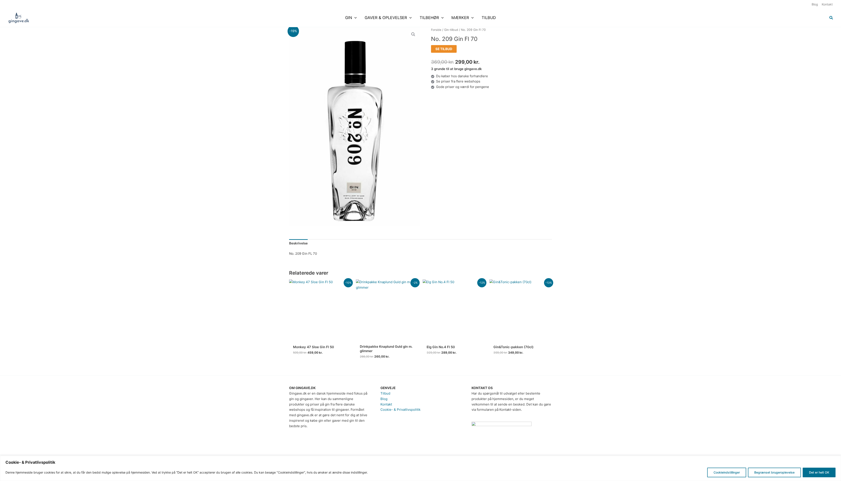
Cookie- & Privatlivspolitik (400, 409)
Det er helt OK (819, 472)
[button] (354, 17)
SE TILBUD (443, 49)
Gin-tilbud (451, 30)
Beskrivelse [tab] (298, 243)
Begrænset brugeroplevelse (774, 472)
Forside (436, 30)
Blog (383, 399)
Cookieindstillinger (727, 472)
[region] (420, 468)
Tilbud (385, 393)
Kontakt (386, 404)
